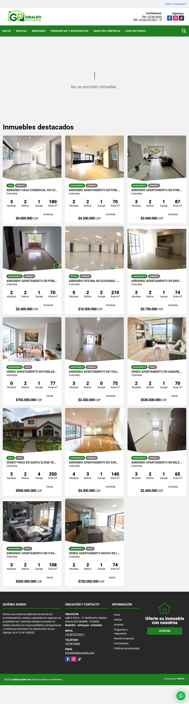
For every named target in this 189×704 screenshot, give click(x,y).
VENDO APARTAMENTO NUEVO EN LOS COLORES (94, 553)
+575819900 (154, 16)
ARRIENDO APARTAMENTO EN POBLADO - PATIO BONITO (32, 281)
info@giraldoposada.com (79, 652)
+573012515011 (148, 19)
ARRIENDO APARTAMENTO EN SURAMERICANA (94, 462)
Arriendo (39, 30)
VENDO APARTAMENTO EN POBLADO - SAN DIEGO (32, 371)
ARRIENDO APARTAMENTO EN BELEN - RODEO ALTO (157, 462)
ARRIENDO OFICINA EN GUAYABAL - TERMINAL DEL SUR (94, 281)
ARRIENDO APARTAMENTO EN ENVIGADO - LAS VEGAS (157, 281)
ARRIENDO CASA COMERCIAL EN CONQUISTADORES (32, 190)
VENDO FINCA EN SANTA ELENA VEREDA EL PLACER (32, 462)
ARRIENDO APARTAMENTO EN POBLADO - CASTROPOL (157, 190)
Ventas (21, 30)
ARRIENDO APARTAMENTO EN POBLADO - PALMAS (94, 190)
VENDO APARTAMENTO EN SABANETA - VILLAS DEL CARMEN (157, 371)
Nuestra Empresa (107, 30)
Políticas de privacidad (127, 648)
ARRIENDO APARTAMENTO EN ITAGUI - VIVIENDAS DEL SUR (94, 371)
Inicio (6, 30)
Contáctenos (135, 30)
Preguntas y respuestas (70, 30)
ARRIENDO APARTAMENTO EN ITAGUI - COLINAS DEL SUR (32, 553)
